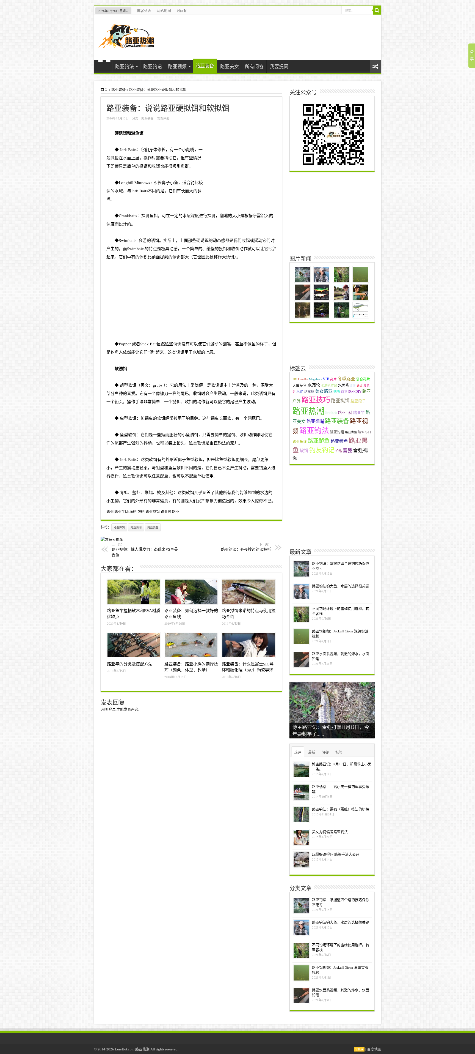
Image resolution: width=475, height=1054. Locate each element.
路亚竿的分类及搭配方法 (129, 664)
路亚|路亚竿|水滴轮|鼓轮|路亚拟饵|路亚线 (138, 511)
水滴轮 (314, 385)
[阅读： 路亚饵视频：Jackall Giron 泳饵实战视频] (301, 636)
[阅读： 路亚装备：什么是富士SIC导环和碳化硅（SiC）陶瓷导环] (248, 645)
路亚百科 (345, 412)
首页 (104, 67)
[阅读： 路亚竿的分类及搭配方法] (133, 645)
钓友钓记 (322, 450)
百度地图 (374, 1049)
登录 (112, 709)
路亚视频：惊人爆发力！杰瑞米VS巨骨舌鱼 (145, 549)
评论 (325, 752)
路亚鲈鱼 (319, 440)
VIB (326, 378)
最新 (311, 752)
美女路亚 (324, 391)
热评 (297, 752)
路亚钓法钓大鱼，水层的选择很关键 (340, 585)
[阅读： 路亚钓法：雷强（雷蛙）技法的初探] (301, 814)
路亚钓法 (124, 66)
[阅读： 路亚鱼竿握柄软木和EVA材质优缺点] (133, 592)
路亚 (175, 511)
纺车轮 (309, 391)
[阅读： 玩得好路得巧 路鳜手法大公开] (301, 859)
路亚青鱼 (351, 432)
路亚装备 (204, 65)
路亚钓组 (337, 432)
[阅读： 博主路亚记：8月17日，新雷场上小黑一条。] (301, 769)
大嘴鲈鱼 (299, 385)
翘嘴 (336, 391)
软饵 (304, 450)
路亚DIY (354, 391)
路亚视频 (177, 66)
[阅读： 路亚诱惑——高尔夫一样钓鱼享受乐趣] (301, 792)
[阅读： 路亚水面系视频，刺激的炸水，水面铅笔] (301, 659)
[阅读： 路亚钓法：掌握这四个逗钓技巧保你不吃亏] (301, 569)
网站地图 (164, 10)
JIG (294, 379)
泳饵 (360, 385)
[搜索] (377, 10)
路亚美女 (229, 66)
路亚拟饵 (119, 527)
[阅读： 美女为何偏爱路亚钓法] (301, 837)
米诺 (299, 391)
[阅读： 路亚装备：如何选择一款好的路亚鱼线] (191, 592)
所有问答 (254, 66)
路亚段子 (358, 400)
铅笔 (338, 451)
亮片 (333, 379)
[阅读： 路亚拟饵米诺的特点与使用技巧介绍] (248, 592)
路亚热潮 (136, 527)
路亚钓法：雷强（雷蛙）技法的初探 (340, 809)
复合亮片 (363, 379)
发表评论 (163, 118)
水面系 (343, 385)
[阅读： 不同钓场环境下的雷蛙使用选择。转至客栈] (301, 614)
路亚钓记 (152, 66)
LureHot (303, 379)
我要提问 (279, 66)
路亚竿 (359, 412)
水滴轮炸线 (329, 385)
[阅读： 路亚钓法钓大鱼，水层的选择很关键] (301, 591)
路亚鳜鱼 (339, 441)
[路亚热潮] (126, 44)
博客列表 (144, 10)
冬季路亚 (346, 379)
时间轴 (181, 10)
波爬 (353, 385)
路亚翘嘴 (315, 421)
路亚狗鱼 (331, 413)
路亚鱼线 (299, 441)
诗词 (344, 391)
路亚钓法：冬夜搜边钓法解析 (246, 547)
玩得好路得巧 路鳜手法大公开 (335, 854)
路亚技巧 (316, 399)
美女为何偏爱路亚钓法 (330, 831)
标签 (339, 752)
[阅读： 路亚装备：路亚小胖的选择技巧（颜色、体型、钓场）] (191, 645)
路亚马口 (364, 432)
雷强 (347, 450)
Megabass (315, 379)
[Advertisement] (191, 299)
